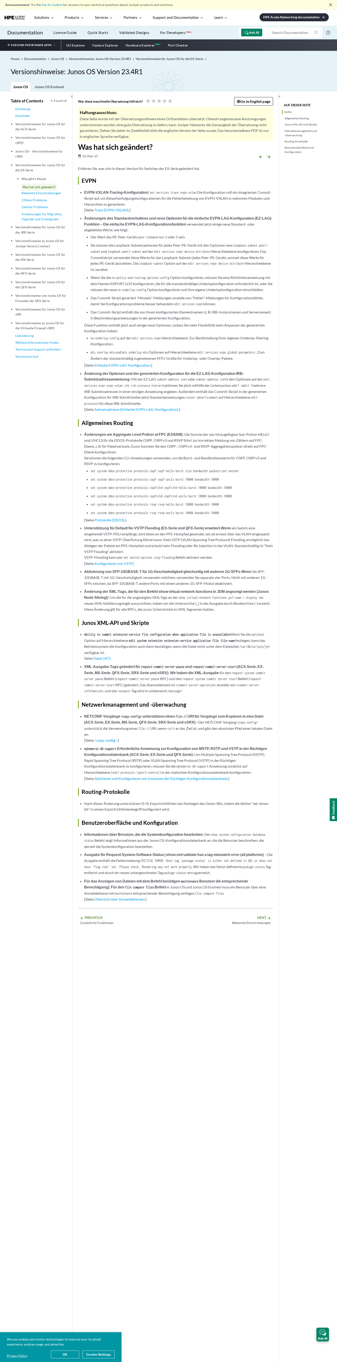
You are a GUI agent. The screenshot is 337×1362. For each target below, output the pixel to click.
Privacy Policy (17, 1355)
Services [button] (101, 17)
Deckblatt (22, 116)
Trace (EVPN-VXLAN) (111, 210)
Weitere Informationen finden (37, 342)
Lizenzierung (24, 336)
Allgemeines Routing (297, 118)
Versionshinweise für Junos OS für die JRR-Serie (40, 229)
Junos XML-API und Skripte (301, 124)
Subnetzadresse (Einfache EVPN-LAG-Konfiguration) (136, 409)
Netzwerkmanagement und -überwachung (301, 133)
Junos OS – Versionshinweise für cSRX (39, 153)
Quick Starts (98, 32)
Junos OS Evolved (49, 86)
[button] (322, 1334)
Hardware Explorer (140, 45)
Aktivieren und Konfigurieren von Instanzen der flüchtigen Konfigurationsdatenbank (161, 778)
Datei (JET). (102, 658)
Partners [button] (130, 17)
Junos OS (20, 86)
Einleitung (22, 109)
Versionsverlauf (26, 356)
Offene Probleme (34, 200)
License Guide (65, 32)
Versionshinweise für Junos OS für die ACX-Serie (40, 126)
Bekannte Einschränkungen (41, 193)
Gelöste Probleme (35, 207)
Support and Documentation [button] (176, 17)
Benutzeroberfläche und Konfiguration (299, 150)
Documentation (25, 32)
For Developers (175, 32)
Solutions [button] (41, 17)
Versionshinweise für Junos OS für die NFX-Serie (40, 270)
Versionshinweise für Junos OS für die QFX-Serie (40, 284)
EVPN (288, 112)
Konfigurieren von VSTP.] (114, 563)
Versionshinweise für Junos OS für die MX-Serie (40, 257)
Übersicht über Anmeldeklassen (119, 899)
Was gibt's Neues (34, 179)
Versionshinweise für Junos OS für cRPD (40, 140)
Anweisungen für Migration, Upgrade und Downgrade (42, 216)
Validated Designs (134, 32)
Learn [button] (218, 17)
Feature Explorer (105, 45)
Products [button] (72, 17)
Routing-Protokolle (296, 141)
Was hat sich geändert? (39, 187)
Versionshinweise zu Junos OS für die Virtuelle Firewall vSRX (39, 325)
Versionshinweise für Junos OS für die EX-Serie (40, 167)
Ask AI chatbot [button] (51, 5)
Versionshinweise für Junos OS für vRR (40, 311)
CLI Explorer (75, 45)
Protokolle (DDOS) (109, 520)
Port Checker (178, 45)
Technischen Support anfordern (38, 349)
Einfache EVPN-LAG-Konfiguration (122, 365)
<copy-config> (105, 740)
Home (15, 59)
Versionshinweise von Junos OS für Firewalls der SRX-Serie (40, 298)
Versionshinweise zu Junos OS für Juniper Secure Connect (39, 243)
